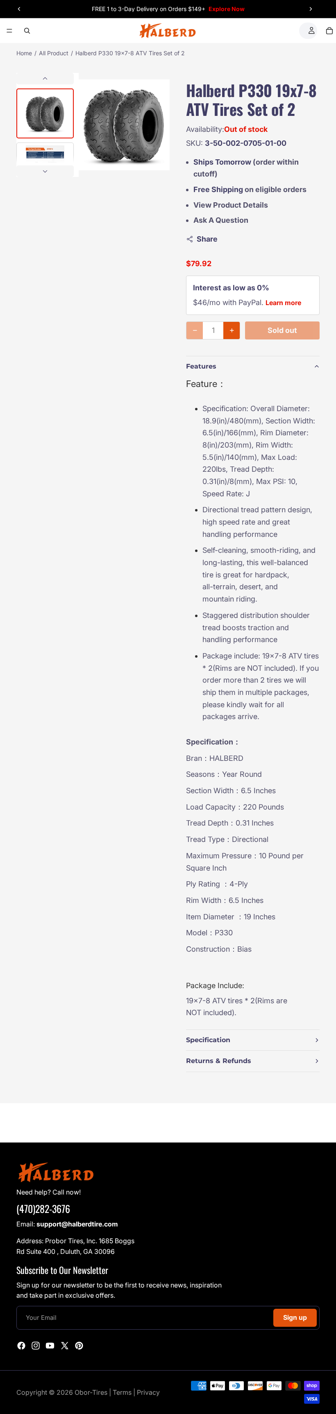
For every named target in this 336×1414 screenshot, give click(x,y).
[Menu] (9, 30)
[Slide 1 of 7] (45, 113)
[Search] (27, 31)
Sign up (295, 1317)
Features (201, 366)
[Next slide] (311, 9)
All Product (53, 53)
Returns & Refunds (218, 1061)
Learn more (283, 303)
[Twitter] (65, 1345)
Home (24, 53)
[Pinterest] (79, 1345)
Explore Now (227, 9)
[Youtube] (50, 1345)
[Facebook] (21, 1345)
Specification (208, 1040)
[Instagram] (36, 1345)
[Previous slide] (19, 9)
